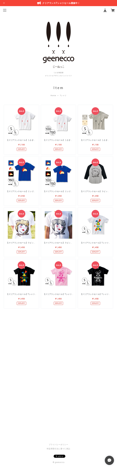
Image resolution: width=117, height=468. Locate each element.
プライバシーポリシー (58, 445)
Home (53, 96)
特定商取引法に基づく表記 (58, 449)
